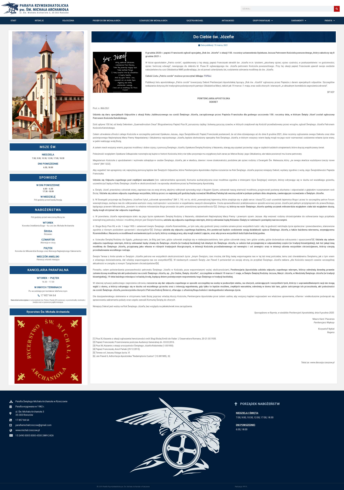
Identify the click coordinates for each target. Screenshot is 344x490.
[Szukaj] (337, 9)
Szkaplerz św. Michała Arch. (153, 21)
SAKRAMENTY (297, 21)
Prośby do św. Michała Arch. (107, 21)
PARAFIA (328, 21)
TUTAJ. (208, 76)
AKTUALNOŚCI (228, 21)
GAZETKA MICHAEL (195, 21)
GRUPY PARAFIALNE (261, 21)
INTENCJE (39, 21)
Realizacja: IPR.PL (241, 487)
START (13, 21)
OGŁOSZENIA (68, 21)
